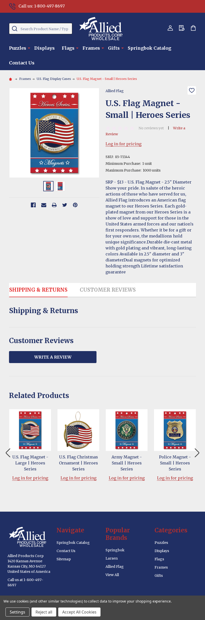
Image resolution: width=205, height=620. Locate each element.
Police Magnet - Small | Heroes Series (175, 462)
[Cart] (193, 28)
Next (197, 452)
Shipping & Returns (38, 290)
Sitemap (63, 559)
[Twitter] (64, 205)
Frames (91, 48)
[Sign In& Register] (170, 28)
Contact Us (21, 63)
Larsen (112, 558)
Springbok (115, 550)
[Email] (43, 205)
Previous (8, 452)
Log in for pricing (124, 143)
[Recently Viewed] (181, 28)
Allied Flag (115, 566)
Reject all (44, 612)
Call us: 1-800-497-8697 (41, 5)
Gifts (114, 48)
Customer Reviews (108, 290)
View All (112, 575)
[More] (29, 48)
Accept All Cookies (79, 612)
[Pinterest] (75, 205)
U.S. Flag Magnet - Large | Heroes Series (30, 462)
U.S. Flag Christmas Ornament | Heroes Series (78, 462)
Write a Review (53, 357)
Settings (17, 612)
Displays (44, 48)
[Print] (54, 205)
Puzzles (17, 48)
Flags (68, 48)
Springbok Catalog (149, 48)
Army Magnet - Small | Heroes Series (127, 462)
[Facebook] (33, 205)
